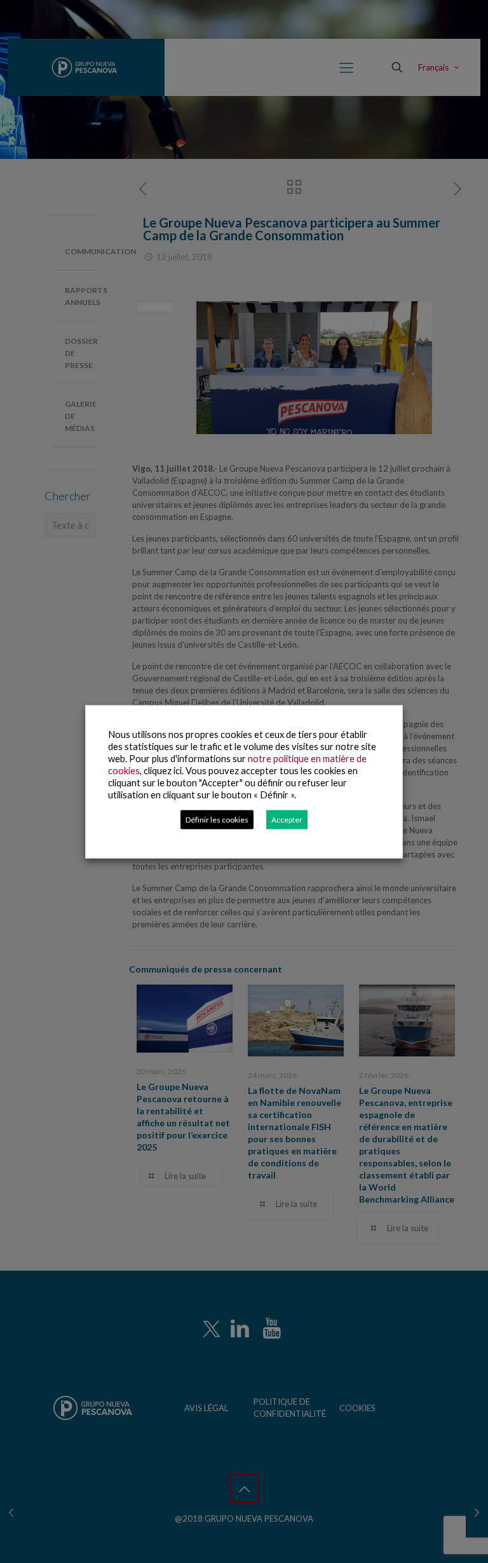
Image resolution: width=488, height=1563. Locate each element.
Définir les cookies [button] (217, 819)
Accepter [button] (286, 819)
